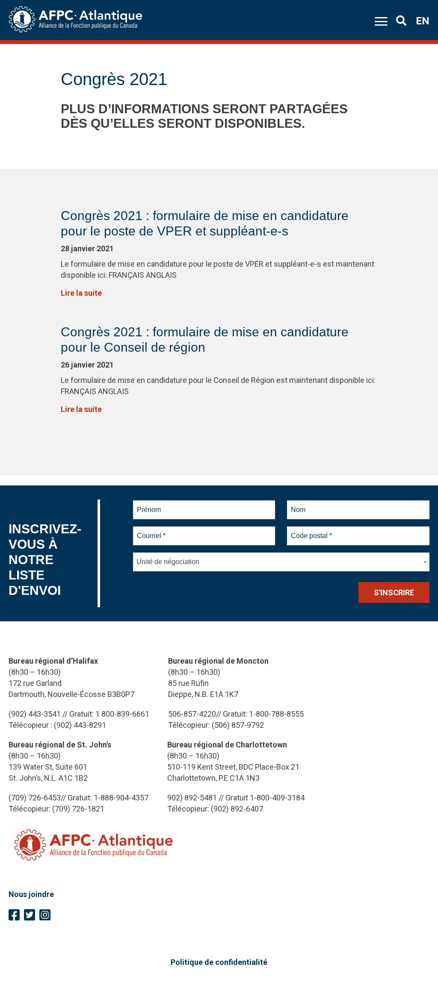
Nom (298, 504)
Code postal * (311, 530)
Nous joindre (31, 894)
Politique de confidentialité (219, 962)
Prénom (149, 504)
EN (422, 21)
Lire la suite (81, 292)
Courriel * (153, 530)
